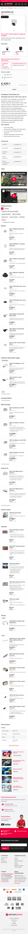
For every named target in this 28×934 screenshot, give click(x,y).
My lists (2, 859)
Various (4, 220)
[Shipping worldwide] (7, 771)
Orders (16, 857)
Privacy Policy (14, 920)
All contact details (5, 881)
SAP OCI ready (14, 925)
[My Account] (22, 4)
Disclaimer (14, 923)
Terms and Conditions (14, 918)
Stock (16, 862)
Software (21, 217)
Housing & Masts (6, 214)
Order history (4, 861)
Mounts (7, 208)
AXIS (2, 14)
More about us (17, 883)
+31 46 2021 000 (23, 1)
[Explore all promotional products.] (7, 753)
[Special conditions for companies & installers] (7, 779)
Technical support (18, 867)
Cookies (14, 921)
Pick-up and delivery (19, 861)
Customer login (4, 857)
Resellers (16, 864)
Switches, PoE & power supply (10, 211)
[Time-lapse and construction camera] (7, 788)
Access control (13, 217)
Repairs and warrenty (19, 865)
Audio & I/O (5, 217)
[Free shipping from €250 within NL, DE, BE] (7, 762)
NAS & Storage (16, 214)
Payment (16, 859)
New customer (4, 862)
